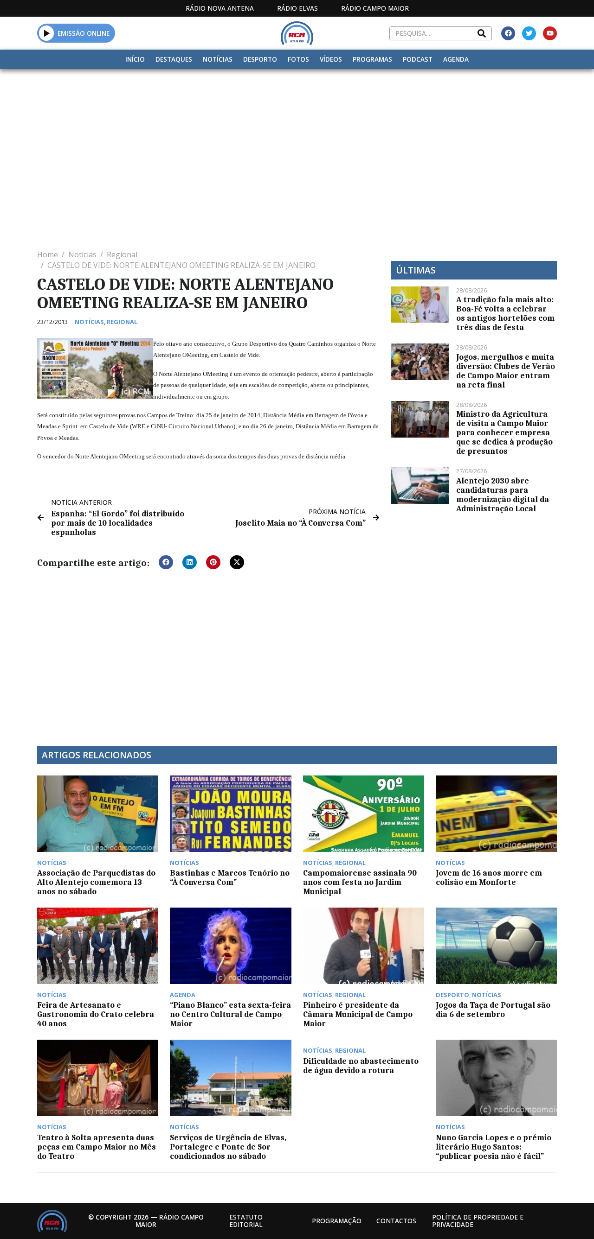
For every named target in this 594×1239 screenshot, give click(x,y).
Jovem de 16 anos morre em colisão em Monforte (489, 877)
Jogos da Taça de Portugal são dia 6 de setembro (493, 1009)
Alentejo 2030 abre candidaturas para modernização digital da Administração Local (502, 494)
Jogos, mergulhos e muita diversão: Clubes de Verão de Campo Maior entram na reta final (505, 370)
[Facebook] (508, 33)
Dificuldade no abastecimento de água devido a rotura (361, 1065)
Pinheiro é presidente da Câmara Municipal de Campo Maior (358, 1014)
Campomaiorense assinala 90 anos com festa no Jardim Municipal (360, 882)
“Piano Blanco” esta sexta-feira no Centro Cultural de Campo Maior (230, 1014)
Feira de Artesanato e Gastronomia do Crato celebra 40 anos (95, 1014)
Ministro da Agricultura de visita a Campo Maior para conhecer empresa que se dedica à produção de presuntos (504, 432)
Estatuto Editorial (246, 1221)
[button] (46, 33)
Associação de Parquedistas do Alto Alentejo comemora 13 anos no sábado (96, 882)
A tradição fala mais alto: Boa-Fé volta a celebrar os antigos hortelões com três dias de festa (505, 313)
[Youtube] (550, 33)
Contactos (396, 1220)
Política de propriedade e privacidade (477, 1221)
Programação (337, 1220)
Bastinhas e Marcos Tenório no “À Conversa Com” (230, 877)
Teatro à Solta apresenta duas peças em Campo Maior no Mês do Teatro (96, 1147)
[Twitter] (529, 33)
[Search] (481, 33)
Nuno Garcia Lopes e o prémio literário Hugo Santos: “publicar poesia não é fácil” (493, 1147)
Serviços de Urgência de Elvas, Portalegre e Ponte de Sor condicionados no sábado (228, 1147)
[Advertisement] (297, 138)
